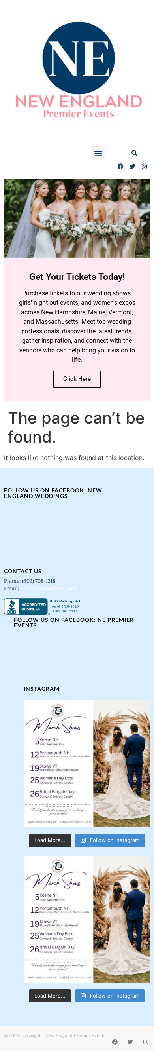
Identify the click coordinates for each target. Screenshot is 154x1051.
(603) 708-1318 (39, 581)
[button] (98, 153)
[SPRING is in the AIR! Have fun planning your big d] (87, 763)
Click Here (77, 378)
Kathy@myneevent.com (48, 588)
